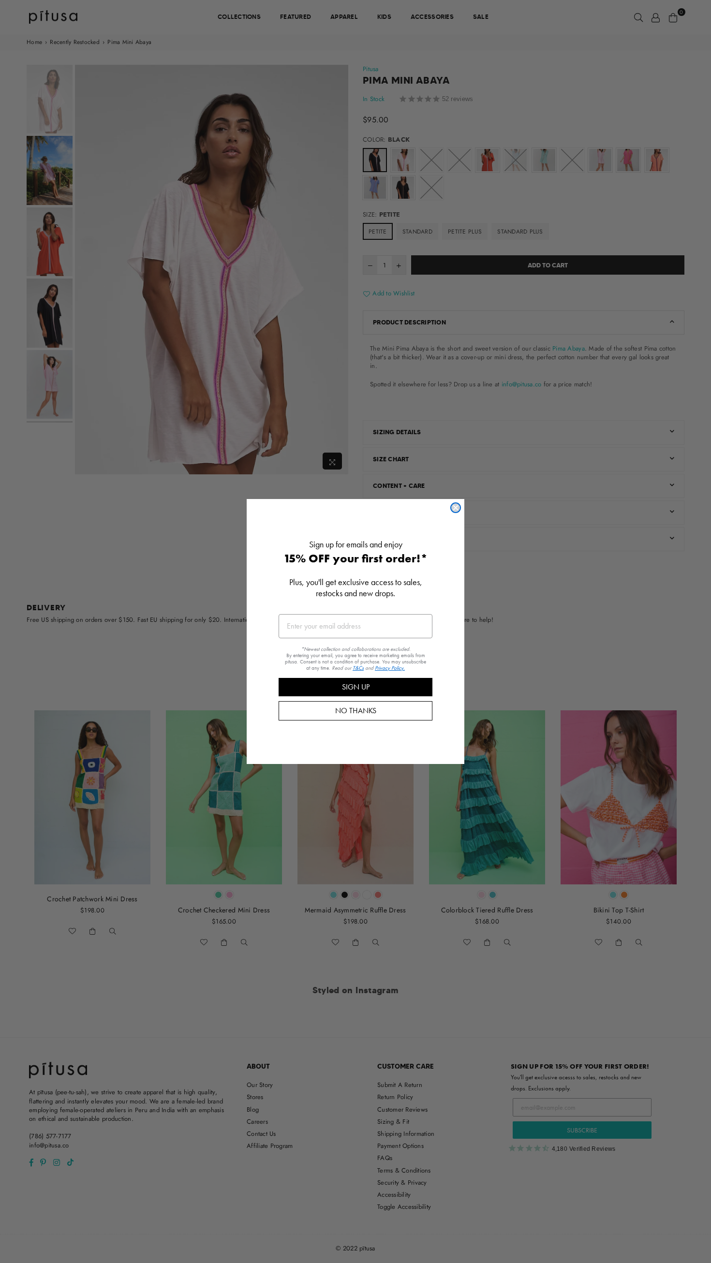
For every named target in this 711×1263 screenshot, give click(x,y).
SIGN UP (356, 687)
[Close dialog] (455, 508)
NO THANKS (355, 710)
